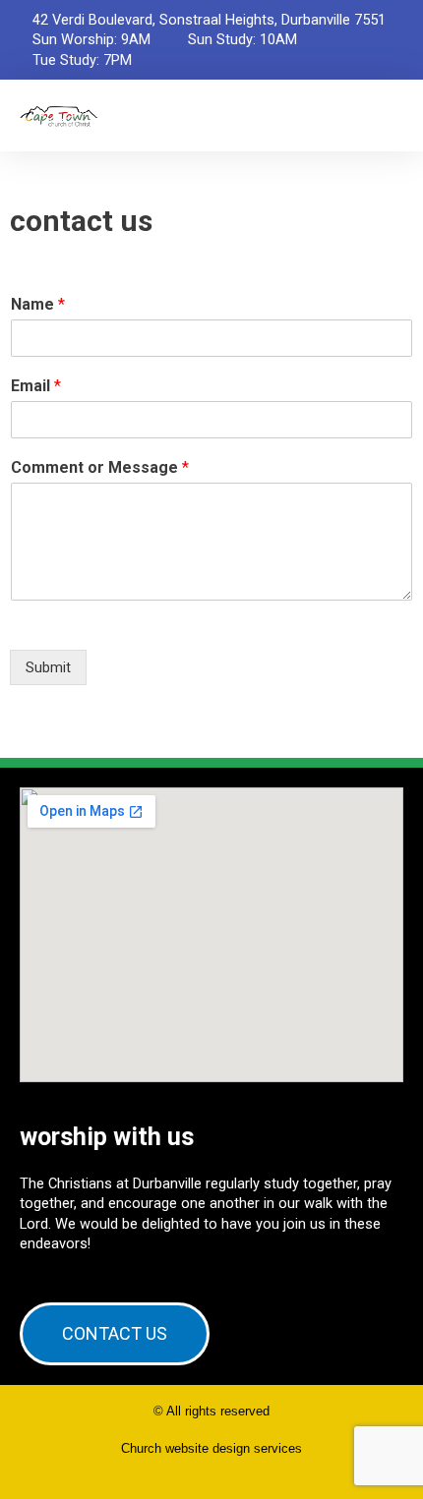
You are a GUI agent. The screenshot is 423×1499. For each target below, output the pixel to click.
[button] (389, 115)
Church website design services (211, 1448)
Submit (48, 667)
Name (38, 304)
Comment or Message (100, 467)
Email (36, 385)
